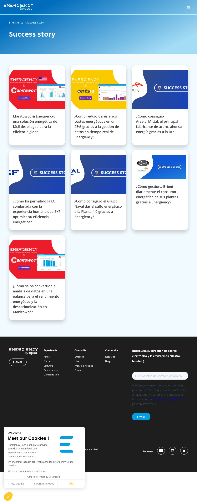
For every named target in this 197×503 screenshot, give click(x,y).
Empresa (79, 356)
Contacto (79, 370)
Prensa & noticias (83, 365)
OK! (71, 483)
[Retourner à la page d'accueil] (18, 7)
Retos (47, 356)
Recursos (110, 356)
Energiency (16, 22)
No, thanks (17, 483)
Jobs (76, 361)
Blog (107, 361)
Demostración (51, 374)
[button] (8, 496)
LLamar (18, 362)
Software (48, 365)
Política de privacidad (86, 449)
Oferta (47, 361)
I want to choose (44, 483)
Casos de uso (51, 370)
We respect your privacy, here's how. (26, 471)
